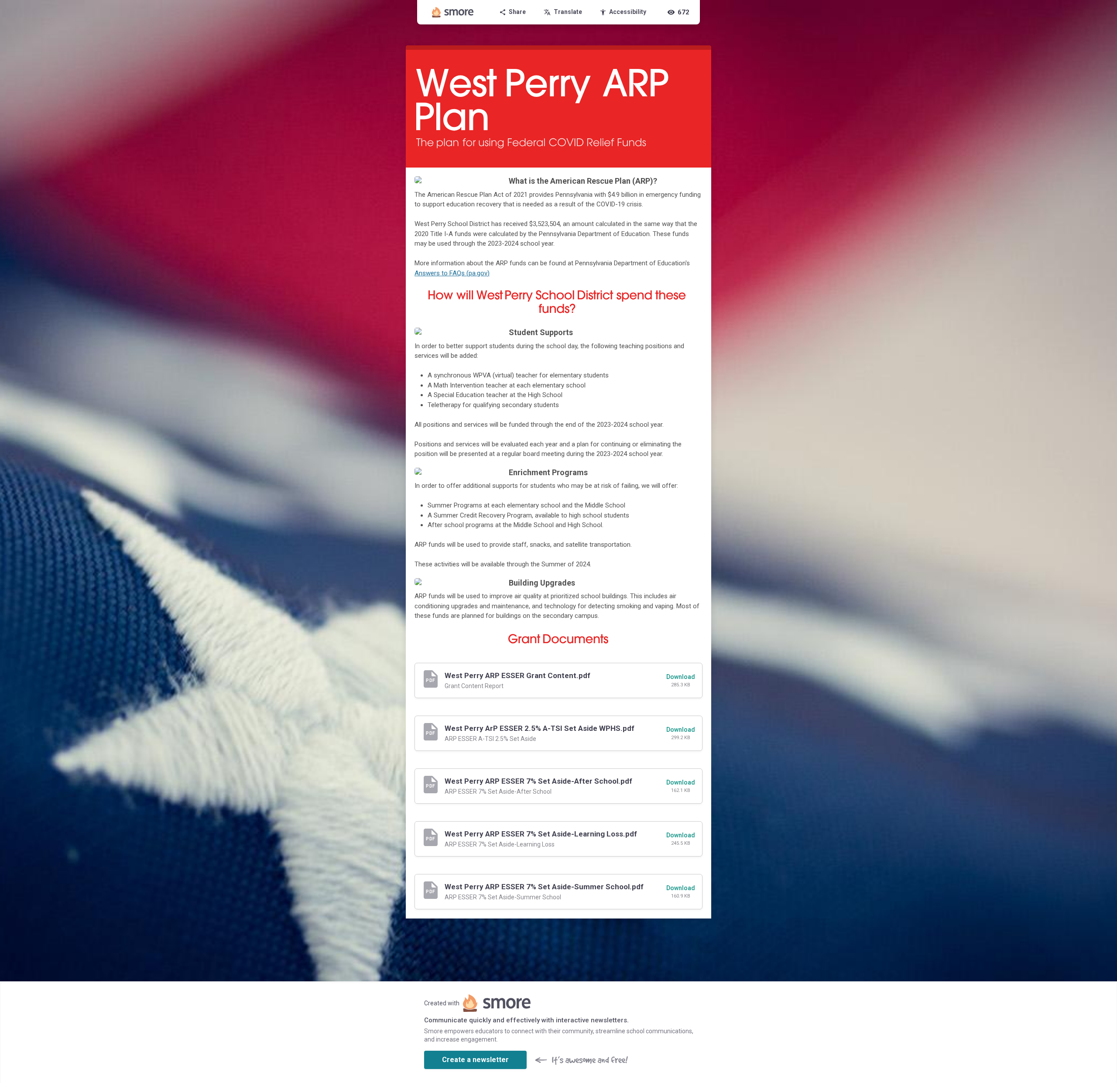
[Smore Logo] (453, 12)
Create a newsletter (475, 1060)
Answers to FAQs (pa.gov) (452, 273)
